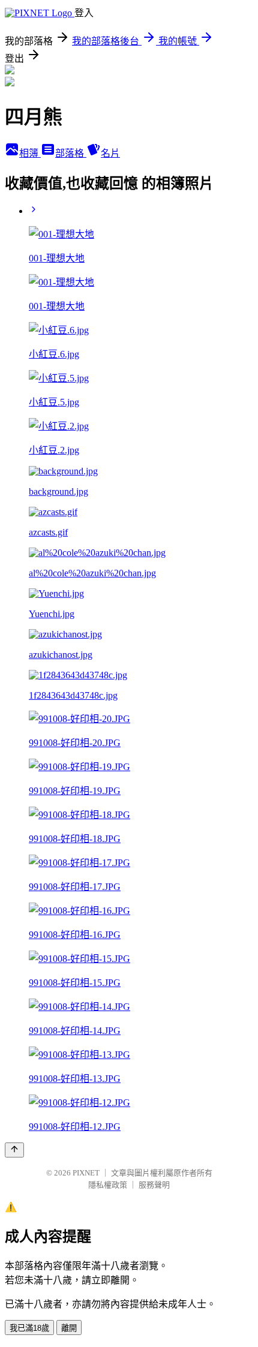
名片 (110, 153)
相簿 (30, 153)
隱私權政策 (107, 1184)
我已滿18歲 (29, 1328)
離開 (69, 1328)
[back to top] (14, 1149)
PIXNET (86, 1172)
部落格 (70, 153)
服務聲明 (154, 1184)
